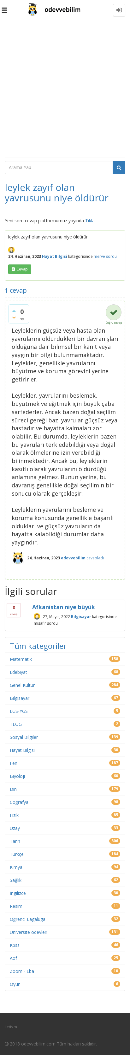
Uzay (15, 828)
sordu (111, 256)
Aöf (13, 958)
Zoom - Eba (22, 971)
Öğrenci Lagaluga (27, 919)
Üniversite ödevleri (28, 932)
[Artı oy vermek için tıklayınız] (13, 311)
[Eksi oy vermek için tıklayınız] (13, 317)
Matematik (21, 659)
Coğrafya (19, 802)
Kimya (16, 867)
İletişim (11, 1026)
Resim (16, 906)
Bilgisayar (81, 616)
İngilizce (18, 893)
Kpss (15, 945)
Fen (13, 763)
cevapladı (95, 558)
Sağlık (15, 880)
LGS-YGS (19, 711)
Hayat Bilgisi (54, 256)
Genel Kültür (22, 685)
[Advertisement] (65, 88)
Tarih (15, 841)
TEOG (16, 724)
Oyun (15, 984)
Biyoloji (17, 776)
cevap (22, 269)
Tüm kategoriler (38, 646)
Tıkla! (90, 221)
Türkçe (17, 854)
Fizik (14, 815)
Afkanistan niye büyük (63, 607)
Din (13, 789)
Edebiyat (18, 672)
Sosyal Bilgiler (24, 737)
